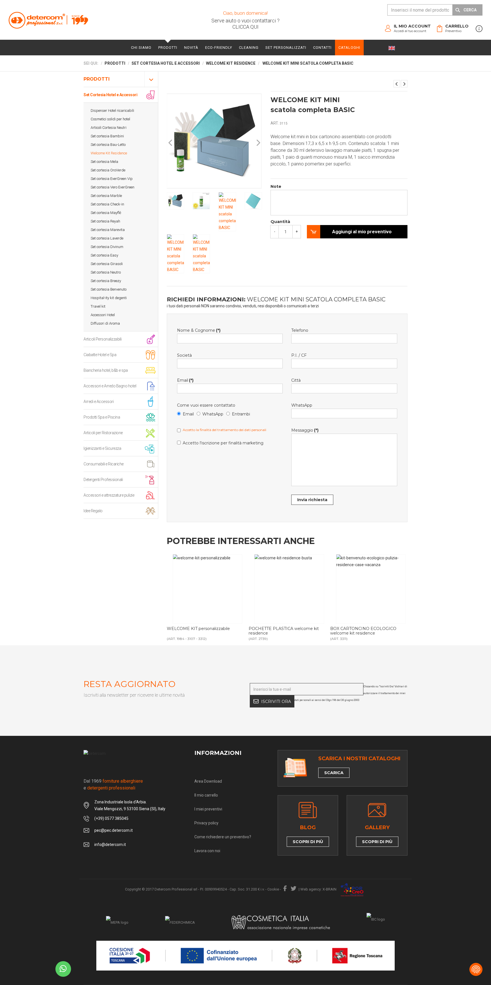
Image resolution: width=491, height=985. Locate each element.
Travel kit (98, 306)
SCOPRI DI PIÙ (308, 841)
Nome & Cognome (198, 330)
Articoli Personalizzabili (103, 339)
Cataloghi (349, 47)
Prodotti (167, 47)
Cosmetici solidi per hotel (110, 119)
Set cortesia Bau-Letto (108, 144)
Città (296, 380)
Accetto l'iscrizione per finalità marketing (223, 443)
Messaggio (305, 430)
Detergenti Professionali (103, 479)
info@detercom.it (110, 844)
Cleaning (249, 47)
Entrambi (241, 414)
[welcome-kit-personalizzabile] (207, 589)
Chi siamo (141, 47)
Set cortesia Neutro (106, 272)
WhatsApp (212, 414)
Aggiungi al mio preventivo (362, 231)
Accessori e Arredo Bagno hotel (110, 386)
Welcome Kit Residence (109, 153)
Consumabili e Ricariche (104, 464)
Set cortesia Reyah (105, 221)
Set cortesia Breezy (106, 281)
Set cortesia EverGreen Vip (112, 179)
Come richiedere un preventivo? (222, 837)
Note (276, 186)
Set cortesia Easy (104, 255)
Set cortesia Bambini (107, 136)
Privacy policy (206, 823)
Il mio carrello (206, 795)
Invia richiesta (312, 499)
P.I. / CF (299, 355)
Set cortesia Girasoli (107, 264)
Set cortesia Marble (106, 196)
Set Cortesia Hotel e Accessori (110, 95)
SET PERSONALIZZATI (285, 47)
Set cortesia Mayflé (106, 213)
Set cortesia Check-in (107, 204)
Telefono (299, 330)
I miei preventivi (208, 809)
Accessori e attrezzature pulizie (109, 495)
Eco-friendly (218, 47)
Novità (191, 47)
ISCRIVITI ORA (276, 701)
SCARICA (334, 772)
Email (185, 380)
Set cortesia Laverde (107, 238)
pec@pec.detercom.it (113, 830)
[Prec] (170, 142)
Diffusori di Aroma (105, 323)
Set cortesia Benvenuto (108, 289)
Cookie (273, 889)
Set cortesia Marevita (108, 230)
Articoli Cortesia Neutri (108, 127)
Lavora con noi (207, 851)
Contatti (322, 47)
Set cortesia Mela (104, 161)
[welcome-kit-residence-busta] (289, 589)
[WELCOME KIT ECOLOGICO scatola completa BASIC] (397, 83)
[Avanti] (258, 142)
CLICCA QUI (245, 27)
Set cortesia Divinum (107, 247)
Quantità (280, 221)
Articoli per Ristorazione (103, 432)
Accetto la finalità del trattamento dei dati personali (224, 430)
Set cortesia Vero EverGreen (112, 187)
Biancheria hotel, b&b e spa (106, 370)
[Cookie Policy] (475, 969)
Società (184, 355)
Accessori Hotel (103, 315)
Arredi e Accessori (99, 401)
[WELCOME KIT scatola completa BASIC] (404, 83)
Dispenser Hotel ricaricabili (112, 110)
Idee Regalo (93, 511)
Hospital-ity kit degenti (109, 298)
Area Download (208, 781)
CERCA (470, 10)
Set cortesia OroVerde (108, 170)
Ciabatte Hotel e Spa (100, 354)
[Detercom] (48, 20)
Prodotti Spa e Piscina (102, 417)
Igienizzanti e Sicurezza (102, 448)
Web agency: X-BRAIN (318, 889)
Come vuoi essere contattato (206, 405)
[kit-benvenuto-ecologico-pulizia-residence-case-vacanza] (370, 589)
